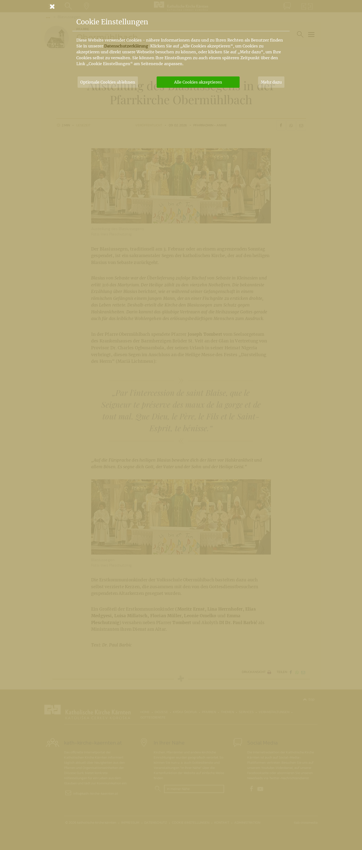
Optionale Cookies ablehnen (107, 82)
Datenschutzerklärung (126, 46)
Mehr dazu (271, 82)
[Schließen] (181, 6)
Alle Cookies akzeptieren (198, 82)
